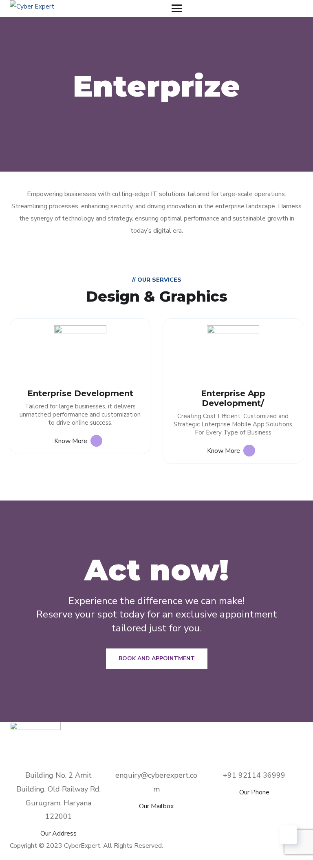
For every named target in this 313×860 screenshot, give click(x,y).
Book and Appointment (157, 658)
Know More (72, 441)
